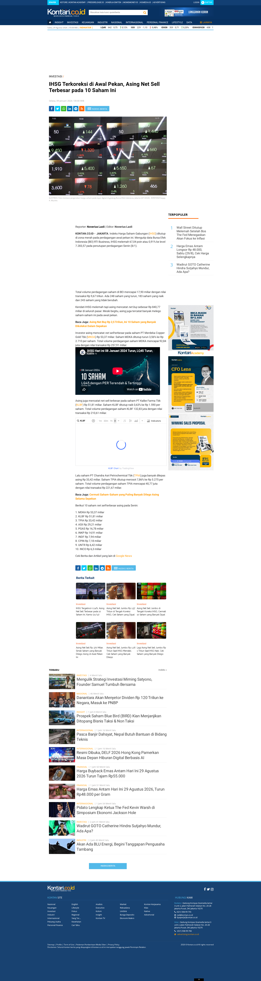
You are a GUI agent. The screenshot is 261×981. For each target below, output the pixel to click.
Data (189, 22)
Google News (124, 555)
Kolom (99, 911)
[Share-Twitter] (57, 108)
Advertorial (149, 914)
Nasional (116, 22)
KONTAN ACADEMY (77, 2)
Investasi (72, 22)
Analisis (99, 904)
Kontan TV (100, 918)
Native (147, 911)
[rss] (81, 108)
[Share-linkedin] (69, 108)
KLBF (79, 404)
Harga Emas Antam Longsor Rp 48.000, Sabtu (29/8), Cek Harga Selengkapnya (193, 251)
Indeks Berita (108, 866)
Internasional (134, 22)
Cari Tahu (76, 925)
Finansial (82, 766)
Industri (103, 22)
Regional (75, 914)
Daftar (208, 2)
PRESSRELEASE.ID (96, 2)
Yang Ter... (76, 918)
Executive (100, 907)
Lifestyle (177, 22)
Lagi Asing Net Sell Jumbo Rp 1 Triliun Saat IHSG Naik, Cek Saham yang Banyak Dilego (151, 650)
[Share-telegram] (75, 108)
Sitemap (50, 944)
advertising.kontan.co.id (187, 934)
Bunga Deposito (127, 914)
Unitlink (123, 911)
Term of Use (69, 944)
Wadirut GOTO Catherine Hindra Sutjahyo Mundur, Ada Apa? (193, 268)
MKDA (91, 337)
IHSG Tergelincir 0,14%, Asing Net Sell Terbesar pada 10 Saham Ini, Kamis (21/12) (90, 611)
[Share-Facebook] (51, 108)
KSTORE (63, 2)
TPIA (137, 475)
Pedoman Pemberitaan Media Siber (91, 944)
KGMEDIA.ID (145, 2)
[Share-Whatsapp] (63, 108)
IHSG (152, 233)
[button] (145, 12)
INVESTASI (55, 76)
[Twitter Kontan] (208, 889)
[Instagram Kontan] (212, 889)
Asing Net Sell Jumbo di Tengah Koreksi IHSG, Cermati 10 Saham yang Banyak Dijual (151, 611)
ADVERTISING (159, 2)
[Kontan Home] (50, 22)
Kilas (146, 907)
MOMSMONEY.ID (130, 2)
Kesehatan (76, 921)
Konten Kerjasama (152, 904)
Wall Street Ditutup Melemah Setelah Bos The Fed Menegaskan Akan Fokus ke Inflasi (191, 233)
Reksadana (125, 907)
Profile (59, 944)
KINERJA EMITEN (113, 2)
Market (123, 904)
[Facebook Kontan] (205, 889)
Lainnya (207, 22)
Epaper (52, 2)
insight (59, 22)
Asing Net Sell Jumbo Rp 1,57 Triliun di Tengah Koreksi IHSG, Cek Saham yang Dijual (120, 611)
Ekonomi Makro (127, 918)
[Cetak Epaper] (186, 15)
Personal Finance (157, 22)
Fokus (74, 911)
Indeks (162, 669)
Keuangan (88, 22)
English (75, 904)
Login (196, 2)
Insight (81, 711)
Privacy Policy (113, 944)
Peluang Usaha (54, 921)
